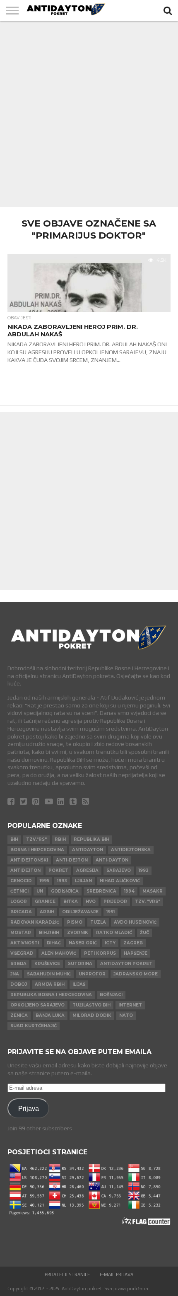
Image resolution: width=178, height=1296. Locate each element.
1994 (129, 891)
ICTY (110, 943)
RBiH (60, 839)
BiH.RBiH (49, 932)
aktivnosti (24, 943)
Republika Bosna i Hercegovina (51, 994)
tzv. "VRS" (147, 901)
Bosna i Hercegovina (37, 849)
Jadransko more (135, 974)
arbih (47, 912)
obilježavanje (80, 912)
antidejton (25, 870)
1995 (44, 880)
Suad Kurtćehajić (33, 1025)
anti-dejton (72, 860)
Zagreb (133, 943)
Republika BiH (91, 839)
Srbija (18, 963)
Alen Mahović (58, 953)
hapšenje (135, 953)
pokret (58, 870)
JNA (14, 974)
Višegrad (22, 953)
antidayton (87, 849)
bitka (70, 901)
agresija (87, 870)
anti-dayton (112, 860)
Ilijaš (78, 984)
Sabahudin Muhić (49, 974)
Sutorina (80, 963)
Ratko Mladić (114, 932)
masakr (152, 891)
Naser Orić (83, 943)
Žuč (144, 932)
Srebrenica (101, 891)
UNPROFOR (92, 974)
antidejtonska (131, 849)
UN (39, 891)
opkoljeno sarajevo (37, 1005)
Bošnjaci (111, 994)
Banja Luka (50, 1015)
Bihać (54, 943)
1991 (110, 912)
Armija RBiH (50, 984)
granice (45, 901)
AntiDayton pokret (126, 963)
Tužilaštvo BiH (91, 1005)
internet (130, 1005)
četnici (19, 891)
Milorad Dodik (91, 1015)
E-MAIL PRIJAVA (116, 1274)
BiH (14, 839)
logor (18, 901)
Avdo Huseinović (135, 922)
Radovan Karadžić (34, 922)
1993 (62, 880)
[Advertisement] (89, 114)
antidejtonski (29, 860)
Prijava (28, 1108)
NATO (126, 1015)
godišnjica (65, 891)
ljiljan (83, 880)
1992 (144, 870)
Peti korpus (100, 953)
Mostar (20, 932)
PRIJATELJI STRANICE (67, 1274)
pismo (74, 922)
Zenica (19, 1015)
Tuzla (98, 922)
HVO (91, 901)
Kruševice (47, 963)
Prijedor (115, 901)
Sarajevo (118, 870)
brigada (21, 912)
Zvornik (77, 932)
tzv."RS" (36, 839)
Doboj (18, 984)
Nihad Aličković (120, 880)
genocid (21, 880)
